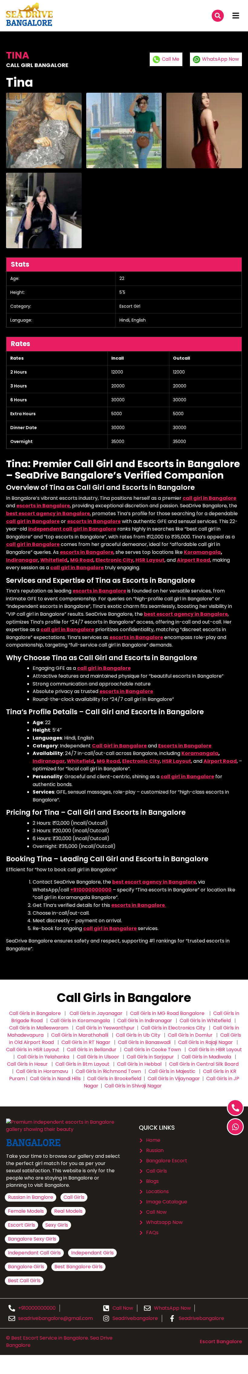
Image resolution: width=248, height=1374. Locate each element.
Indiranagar (22, 560)
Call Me (170, 59)
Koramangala (202, 552)
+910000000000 (91, 889)
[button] (236, 16)
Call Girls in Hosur (27, 1064)
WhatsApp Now (220, 59)
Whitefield (53, 560)
